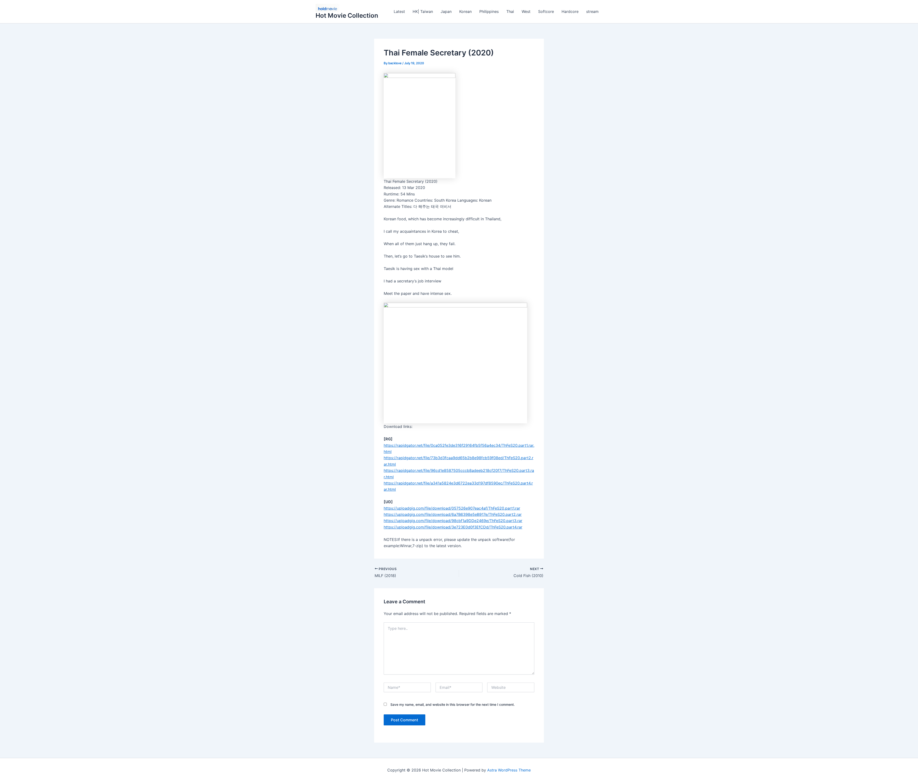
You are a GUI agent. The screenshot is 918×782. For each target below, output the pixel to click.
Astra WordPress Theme (509, 770)
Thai (510, 11)
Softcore (546, 11)
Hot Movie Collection (347, 15)
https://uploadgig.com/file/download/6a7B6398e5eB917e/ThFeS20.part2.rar (453, 514)
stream (592, 11)
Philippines (489, 11)
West (526, 11)
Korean (465, 11)
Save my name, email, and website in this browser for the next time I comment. (452, 704)
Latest (399, 11)
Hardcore (570, 11)
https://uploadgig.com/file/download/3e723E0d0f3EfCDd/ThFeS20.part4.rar (453, 527)
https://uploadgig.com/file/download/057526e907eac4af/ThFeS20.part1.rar (452, 508)
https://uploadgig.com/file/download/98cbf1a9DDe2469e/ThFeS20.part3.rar (453, 520)
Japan (446, 11)
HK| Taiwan (423, 11)
